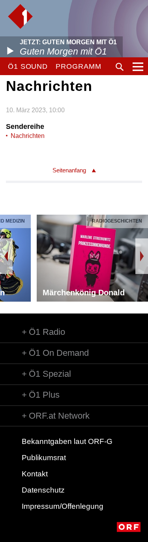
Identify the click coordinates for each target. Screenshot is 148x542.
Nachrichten (28, 135)
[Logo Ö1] (20, 16)
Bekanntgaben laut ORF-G (67, 441)
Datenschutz (43, 490)
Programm (78, 66)
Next (141, 256)
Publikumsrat (44, 457)
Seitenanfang (69, 170)
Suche (120, 67)
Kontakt (35, 474)
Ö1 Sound (28, 66)
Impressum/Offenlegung (62, 506)
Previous (6, 256)
